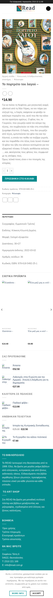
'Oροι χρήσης (8, 528)
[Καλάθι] (48, 8)
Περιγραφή (7, 217)
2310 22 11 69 (37, 2)
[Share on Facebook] (10, 200)
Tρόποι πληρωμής (11, 532)
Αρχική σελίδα (8, 76)
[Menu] (4, 8)
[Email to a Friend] (15, 200)
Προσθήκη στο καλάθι (19, 178)
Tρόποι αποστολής (11, 539)
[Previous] (2, 315)
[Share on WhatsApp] (4, 200)
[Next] (51, 315)
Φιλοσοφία (18, 79)
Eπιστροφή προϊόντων (13, 535)
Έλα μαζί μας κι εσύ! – (37, 331)
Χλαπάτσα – (7, 331)
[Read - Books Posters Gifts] (26, 9)
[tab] (26, 217)
